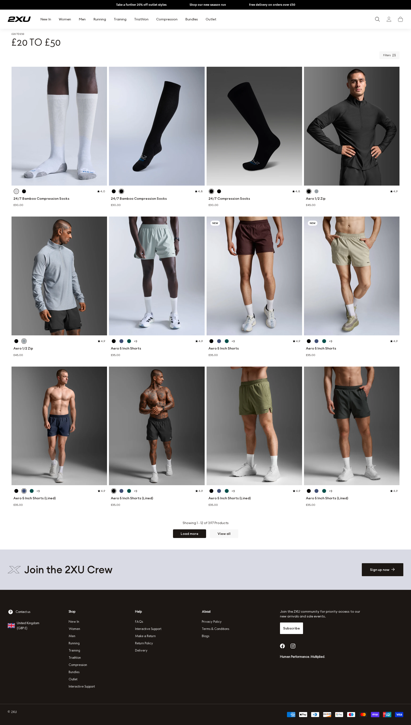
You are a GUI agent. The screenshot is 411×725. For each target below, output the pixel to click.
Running (74, 643)
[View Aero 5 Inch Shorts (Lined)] (59, 426)
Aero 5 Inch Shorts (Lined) (34, 498)
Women (74, 629)
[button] (400, 19)
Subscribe (291, 628)
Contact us (23, 612)
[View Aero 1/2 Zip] (351, 126)
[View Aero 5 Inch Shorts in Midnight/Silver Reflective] (121, 341)
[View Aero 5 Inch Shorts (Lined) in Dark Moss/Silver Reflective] (32, 491)
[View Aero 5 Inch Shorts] (156, 276)
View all (224, 534)
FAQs (139, 622)
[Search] (377, 19)
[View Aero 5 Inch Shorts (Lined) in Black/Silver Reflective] (16, 491)
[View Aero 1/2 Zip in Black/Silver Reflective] (309, 191)
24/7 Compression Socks (229, 199)
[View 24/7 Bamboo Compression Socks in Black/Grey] (24, 191)
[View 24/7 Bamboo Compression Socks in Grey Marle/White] (16, 191)
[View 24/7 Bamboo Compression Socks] (59, 126)
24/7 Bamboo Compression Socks (41, 199)
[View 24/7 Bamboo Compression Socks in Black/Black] (114, 191)
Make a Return (145, 636)
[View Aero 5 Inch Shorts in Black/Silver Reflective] (114, 341)
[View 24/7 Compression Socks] (254, 126)
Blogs (205, 636)
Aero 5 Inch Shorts (126, 348)
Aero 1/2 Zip (316, 199)
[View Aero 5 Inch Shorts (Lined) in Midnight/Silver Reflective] (24, 491)
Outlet (73, 679)
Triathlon (75, 658)
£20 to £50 (18, 34)
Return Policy (144, 643)
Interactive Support (82, 686)
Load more (189, 534)
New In (74, 622)
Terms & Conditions (215, 629)
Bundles (74, 672)
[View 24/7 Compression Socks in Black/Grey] (219, 191)
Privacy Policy (212, 622)
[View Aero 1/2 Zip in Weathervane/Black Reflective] (316, 191)
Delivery (141, 650)
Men (72, 636)
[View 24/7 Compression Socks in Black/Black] (211, 191)
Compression (78, 665)
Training (74, 650)
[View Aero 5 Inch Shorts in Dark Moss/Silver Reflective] (129, 341)
